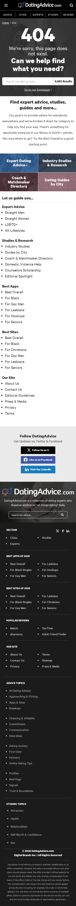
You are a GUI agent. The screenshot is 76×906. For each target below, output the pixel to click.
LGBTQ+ (11, 224)
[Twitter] (57, 531)
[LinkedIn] (68, 531)
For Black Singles (20, 570)
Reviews (68, 14)
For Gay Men (14, 304)
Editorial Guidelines (19, 395)
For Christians (15, 349)
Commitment (17, 724)
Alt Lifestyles (15, 230)
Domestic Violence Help (23, 264)
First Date (15, 751)
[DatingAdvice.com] (39, 5)
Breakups (15, 708)
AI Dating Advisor (20, 690)
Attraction (17, 810)
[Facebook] (63, 531)
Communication (19, 730)
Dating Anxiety (18, 746)
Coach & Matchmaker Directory (29, 258)
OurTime (47, 628)
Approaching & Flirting (23, 696)
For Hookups (15, 315)
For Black (12, 298)
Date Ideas (15, 736)
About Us (12, 383)
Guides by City (16, 252)
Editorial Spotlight (19, 276)
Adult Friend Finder (54, 634)
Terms (9, 413)
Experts (38, 14)
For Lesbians (14, 310)
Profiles (14, 773)
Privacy (10, 407)
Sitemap (47, 660)
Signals (13, 785)
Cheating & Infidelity (22, 718)
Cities (23, 14)
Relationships (19, 826)
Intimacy (14, 757)
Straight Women (17, 218)
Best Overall (14, 292)
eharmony (16, 634)
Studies (53, 14)
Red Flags (15, 779)
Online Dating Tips (20, 763)
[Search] (62, 514)
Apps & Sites (17, 702)
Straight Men (15, 212)
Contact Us (13, 389)
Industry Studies (17, 246)
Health (15, 818)
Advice (7, 14)
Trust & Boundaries (21, 791)
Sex (13, 842)
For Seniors (13, 321)
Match (14, 628)
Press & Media (16, 401)
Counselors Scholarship (23, 270)
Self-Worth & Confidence (26, 834)
